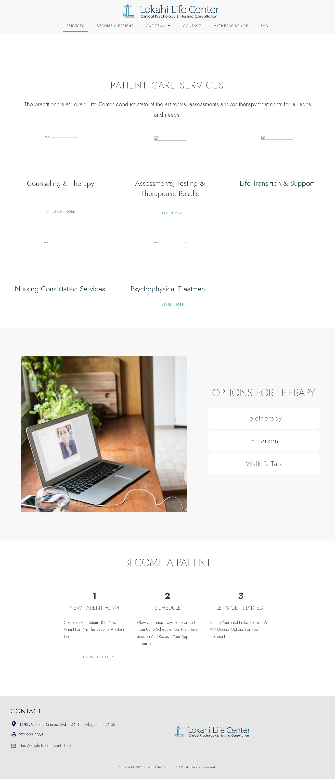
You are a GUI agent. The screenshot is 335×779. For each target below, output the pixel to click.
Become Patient (167, 562)
